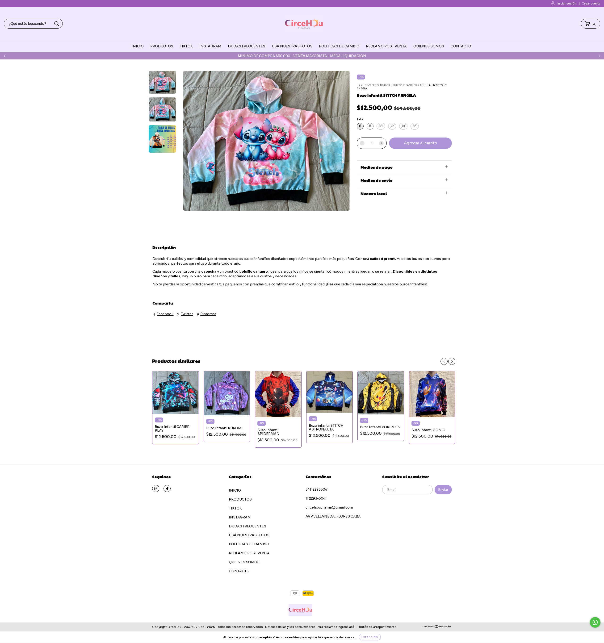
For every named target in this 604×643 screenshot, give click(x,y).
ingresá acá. (346, 627)
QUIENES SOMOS (428, 46)
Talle (360, 119)
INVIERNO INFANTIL (378, 85)
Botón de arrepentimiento (378, 627)
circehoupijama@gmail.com (329, 507)
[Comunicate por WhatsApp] (595, 622)
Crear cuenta (591, 3)
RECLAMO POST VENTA (386, 46)
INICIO (138, 46)
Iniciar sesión (567, 3)
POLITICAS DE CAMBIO (339, 46)
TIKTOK (186, 46)
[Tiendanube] (437, 627)
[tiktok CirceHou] (167, 488)
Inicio (360, 85)
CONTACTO (461, 46)
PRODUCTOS (161, 46)
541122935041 (317, 489)
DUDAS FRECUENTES (246, 46)
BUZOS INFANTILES (405, 85)
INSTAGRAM (210, 46)
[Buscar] (56, 23)
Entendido (369, 637)
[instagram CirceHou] (155, 488)
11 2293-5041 (316, 498)
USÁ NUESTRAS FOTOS (292, 46)
